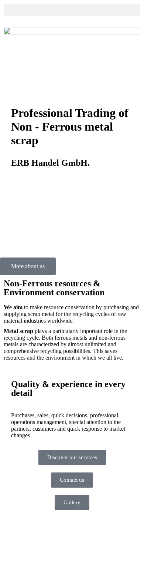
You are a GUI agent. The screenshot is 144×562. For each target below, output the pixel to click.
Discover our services (72, 457)
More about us (28, 266)
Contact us (72, 480)
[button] (72, 10)
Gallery (72, 502)
